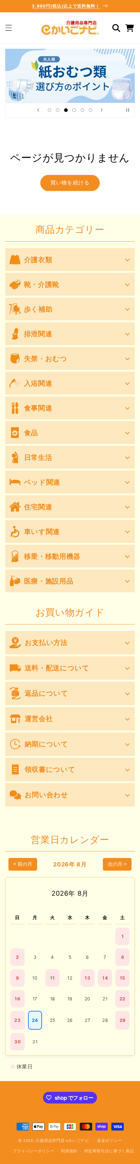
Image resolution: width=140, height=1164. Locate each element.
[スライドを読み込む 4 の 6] (74, 110)
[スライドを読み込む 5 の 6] (82, 110)
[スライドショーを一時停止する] (127, 110)
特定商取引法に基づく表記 (109, 1151)
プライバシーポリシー (33, 1151)
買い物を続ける (69, 183)
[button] (8, 27)
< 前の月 (22, 864)
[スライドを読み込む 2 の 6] (58, 110)
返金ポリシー (109, 1140)
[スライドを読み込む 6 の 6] (90, 110)
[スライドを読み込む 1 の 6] (49, 110)
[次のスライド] (102, 110)
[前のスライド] (38, 110)
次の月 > (117, 864)
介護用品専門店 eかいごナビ (62, 1140)
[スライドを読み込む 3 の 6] (66, 110)
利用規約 (69, 1151)
